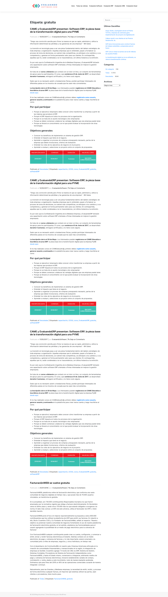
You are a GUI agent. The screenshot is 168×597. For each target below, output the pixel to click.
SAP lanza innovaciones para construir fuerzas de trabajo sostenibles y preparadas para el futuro (120, 46)
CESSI (71, 169)
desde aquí (34, 93)
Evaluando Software (95, 6)
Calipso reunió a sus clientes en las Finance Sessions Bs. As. (119, 39)
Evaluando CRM (120, 6)
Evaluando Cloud (131, 6)
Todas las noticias (82, 6)
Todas (42, 579)
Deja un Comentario (77, 37)
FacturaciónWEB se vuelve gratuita (50, 482)
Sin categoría (109, 69)
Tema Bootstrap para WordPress (56, 594)
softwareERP (34, 171)
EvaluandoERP (84, 169)
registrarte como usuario (86, 97)
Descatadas (44, 169)
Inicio (73, 6)
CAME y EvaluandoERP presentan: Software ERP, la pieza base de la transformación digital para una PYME (65, 30)
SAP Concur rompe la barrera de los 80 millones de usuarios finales (120, 53)
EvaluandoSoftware (59, 37)
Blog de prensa (40, 594)
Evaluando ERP (108, 6)
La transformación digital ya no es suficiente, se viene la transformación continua (120, 58)
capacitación (63, 169)
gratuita (93, 169)
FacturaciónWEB (60, 579)
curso (76, 169)
